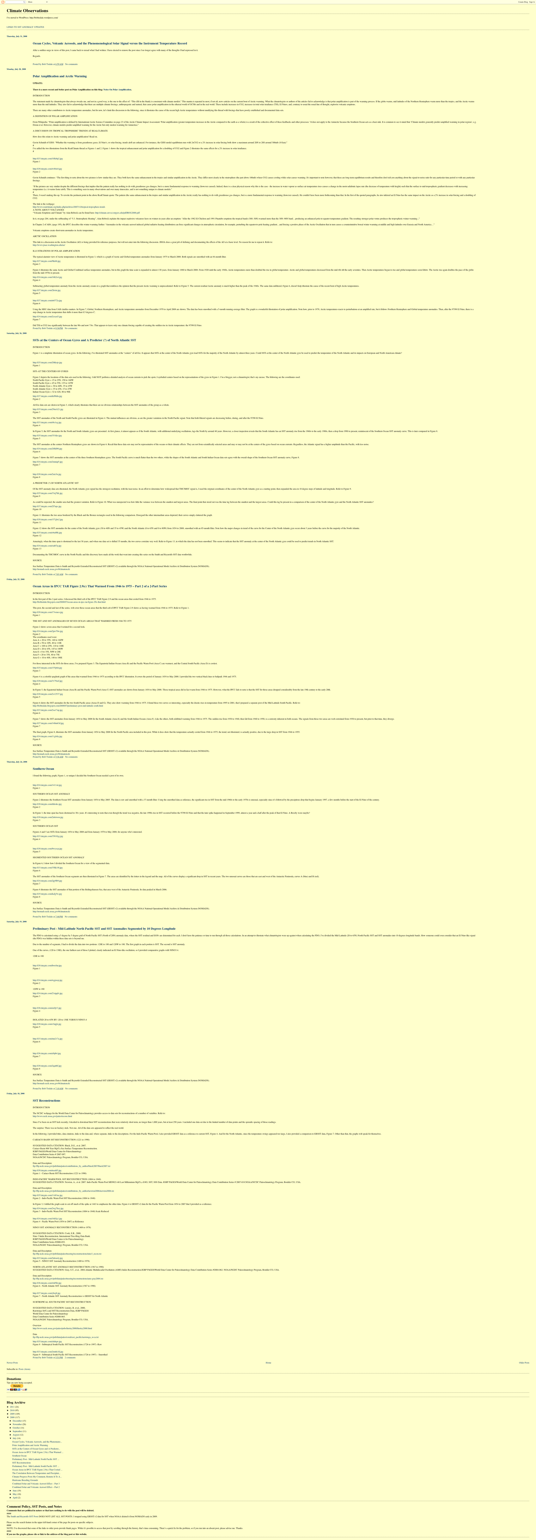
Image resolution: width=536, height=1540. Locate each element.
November (17, 1424)
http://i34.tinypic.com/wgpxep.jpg (47, 980)
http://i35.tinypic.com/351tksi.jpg (47, 435)
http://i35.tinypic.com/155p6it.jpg (47, 667)
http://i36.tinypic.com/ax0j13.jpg (47, 1007)
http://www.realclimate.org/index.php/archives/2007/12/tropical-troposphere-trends (69, 206)
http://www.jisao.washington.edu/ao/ (49, 244)
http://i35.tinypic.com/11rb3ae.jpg (48, 1195)
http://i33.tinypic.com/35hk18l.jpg (48, 867)
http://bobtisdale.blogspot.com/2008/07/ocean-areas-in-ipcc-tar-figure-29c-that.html (69, 601)
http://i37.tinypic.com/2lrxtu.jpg (47, 290)
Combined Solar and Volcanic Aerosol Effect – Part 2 (36, 1487)
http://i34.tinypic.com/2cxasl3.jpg (47, 316)
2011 (12, 1406)
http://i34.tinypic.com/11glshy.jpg (47, 736)
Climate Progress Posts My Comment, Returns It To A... (37, 1476)
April (15, 1497)
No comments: (72, 64)
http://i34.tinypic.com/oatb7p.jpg (47, 545)
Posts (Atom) (24, 1369)
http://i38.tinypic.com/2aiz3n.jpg (47, 474)
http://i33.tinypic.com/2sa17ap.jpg (48, 709)
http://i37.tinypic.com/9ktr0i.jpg (47, 260)
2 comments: (70, 1357)
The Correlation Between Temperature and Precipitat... (36, 1473)
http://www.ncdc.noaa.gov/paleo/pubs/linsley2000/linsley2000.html (62, 1328)
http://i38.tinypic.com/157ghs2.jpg (48, 519)
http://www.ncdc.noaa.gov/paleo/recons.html (52, 1116)
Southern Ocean (43, 768)
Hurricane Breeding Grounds (25, 1480)
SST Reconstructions (46, 1100)
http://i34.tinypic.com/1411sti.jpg (47, 784)
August (16, 1434)
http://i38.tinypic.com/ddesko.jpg (47, 803)
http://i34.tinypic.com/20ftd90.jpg (47, 448)
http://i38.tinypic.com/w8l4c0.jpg (47, 168)
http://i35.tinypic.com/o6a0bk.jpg (47, 532)
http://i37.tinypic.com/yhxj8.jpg (46, 1293)
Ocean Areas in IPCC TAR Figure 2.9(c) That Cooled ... (37, 1469)
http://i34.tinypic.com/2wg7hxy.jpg (48, 1208)
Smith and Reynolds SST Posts (24, 1516)
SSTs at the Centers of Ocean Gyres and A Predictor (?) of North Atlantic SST (84, 340)
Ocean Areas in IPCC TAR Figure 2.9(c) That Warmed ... (37, 1452)
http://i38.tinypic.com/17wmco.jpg (48, 612)
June (15, 1490)
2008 (12, 1417)
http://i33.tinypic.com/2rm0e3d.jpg (48, 1351)
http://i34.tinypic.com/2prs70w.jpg (48, 631)
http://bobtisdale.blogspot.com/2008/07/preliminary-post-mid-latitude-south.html (68, 705)
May (15, 1494)
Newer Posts (12, 1362)
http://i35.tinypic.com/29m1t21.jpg (48, 409)
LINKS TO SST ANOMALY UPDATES (25, 26)
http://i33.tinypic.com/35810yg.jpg (48, 836)
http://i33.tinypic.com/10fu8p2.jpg (48, 158)
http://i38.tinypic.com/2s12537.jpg (48, 693)
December (17, 1420)
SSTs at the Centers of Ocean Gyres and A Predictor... (36, 1448)
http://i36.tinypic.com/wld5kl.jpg (47, 1282)
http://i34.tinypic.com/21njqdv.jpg (48, 993)
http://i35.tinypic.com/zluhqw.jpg (47, 1341)
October (16, 1427)
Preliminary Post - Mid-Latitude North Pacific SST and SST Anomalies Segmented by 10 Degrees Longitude (104, 928)
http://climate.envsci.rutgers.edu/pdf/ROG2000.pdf (117, 212)
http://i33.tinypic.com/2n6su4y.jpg (48, 1257)
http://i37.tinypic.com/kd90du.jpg (47, 396)
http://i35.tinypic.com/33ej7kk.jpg (48, 493)
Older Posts (524, 1362)
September (18, 1431)
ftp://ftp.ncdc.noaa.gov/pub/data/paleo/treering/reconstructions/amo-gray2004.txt (68, 1278)
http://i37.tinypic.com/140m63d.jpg (48, 723)
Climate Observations (27, 10)
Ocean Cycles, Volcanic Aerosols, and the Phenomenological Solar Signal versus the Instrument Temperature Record (110, 43)
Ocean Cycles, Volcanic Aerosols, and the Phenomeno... (37, 1441)
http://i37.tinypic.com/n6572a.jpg (47, 300)
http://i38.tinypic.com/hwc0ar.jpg (47, 965)
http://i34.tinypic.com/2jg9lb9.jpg (47, 880)
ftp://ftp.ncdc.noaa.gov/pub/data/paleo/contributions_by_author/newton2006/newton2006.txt (73, 1190)
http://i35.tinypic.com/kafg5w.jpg (47, 893)
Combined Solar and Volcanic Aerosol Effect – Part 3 (36, 1483)
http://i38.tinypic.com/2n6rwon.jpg (48, 817)
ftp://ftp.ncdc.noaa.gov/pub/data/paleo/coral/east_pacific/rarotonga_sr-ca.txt (66, 1337)
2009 (12, 1413)
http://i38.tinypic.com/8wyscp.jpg (47, 848)
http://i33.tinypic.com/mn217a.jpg (48, 1038)
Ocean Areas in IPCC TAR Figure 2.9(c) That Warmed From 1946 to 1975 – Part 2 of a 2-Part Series (100, 586)
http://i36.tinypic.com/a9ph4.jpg (47, 1053)
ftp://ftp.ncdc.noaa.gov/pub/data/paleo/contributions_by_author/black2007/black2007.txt (71, 1165)
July (15, 1438)
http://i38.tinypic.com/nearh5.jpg (47, 1170)
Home (268, 1362)
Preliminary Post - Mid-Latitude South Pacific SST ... (35, 1466)
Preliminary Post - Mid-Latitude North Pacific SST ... (35, 1459)
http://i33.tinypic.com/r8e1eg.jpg (47, 422)
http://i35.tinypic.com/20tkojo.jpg (47, 362)
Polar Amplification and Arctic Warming (60, 76)
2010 (12, 1410)
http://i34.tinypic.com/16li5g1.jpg (47, 1218)
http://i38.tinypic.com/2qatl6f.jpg (47, 1065)
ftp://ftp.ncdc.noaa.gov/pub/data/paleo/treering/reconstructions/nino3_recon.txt (67, 1253)
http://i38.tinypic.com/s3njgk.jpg (47, 1023)
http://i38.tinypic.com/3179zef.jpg (48, 680)
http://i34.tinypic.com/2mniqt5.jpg (48, 461)
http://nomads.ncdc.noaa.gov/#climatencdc (51, 569)
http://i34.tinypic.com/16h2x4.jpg (47, 277)
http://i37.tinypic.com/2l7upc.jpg (47, 506)
